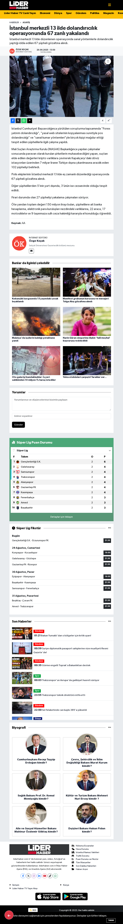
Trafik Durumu (82, 856)
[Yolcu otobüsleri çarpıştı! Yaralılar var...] (87, 360)
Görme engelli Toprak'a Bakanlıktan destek (62, 665)
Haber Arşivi (82, 869)
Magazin (108, 13)
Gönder (18, 425)
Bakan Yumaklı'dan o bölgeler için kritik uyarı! (62, 635)
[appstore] (48, 896)
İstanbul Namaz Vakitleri (87, 852)
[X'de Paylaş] (18, 120)
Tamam (111, 920)
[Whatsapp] (55, 875)
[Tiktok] (50, 875)
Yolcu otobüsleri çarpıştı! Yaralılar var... (85, 377)
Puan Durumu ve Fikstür (87, 859)
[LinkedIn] (39, 875)
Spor (69, 13)
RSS (34, 910)
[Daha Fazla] (29, 120)
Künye (66, 885)
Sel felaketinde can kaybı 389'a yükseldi (60, 710)
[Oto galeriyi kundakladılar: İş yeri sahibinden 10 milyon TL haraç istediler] (36, 360)
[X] (28, 875)
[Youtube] (44, 875)
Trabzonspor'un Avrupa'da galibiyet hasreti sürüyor (66, 680)
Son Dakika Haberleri (86, 866)
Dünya (58, 13)
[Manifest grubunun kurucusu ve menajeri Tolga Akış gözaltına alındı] (87, 282)
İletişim (15, 885)
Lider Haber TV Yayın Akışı (25, 888)
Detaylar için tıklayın (61, 517)
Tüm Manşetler (83, 862)
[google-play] (75, 896)
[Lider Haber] (18, 5)
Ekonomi (45, 13)
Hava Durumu (82, 849)
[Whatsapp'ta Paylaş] (24, 120)
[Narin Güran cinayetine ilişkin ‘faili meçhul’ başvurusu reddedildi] (87, 321)
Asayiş (26, 22)
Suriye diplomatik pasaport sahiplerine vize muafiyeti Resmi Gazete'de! (70, 650)
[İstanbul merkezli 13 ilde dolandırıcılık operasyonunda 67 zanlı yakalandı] (61, 86)
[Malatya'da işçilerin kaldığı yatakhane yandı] (36, 321)
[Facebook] (23, 875)
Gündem (81, 13)
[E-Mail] (31, 251)
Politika (94, 13)
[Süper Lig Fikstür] (109, 528)
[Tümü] (109, 621)
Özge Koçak (37, 241)
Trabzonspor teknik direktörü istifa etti (59, 695)
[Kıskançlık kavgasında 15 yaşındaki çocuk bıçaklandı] (36, 282)
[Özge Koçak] (19, 243)
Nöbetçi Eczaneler (85, 846)
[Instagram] (33, 875)
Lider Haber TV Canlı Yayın (20, 13)
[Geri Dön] (9, 914)
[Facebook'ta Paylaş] (13, 120)
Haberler (14, 22)
